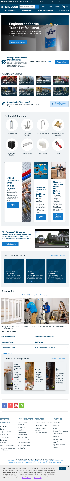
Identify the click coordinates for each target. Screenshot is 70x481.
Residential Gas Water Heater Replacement (35, 295)
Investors (3, 443)
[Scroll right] (68, 295)
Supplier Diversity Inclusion (41, 429)
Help (67, 1)
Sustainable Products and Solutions (7, 449)
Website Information (24, 442)
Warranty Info (22, 437)
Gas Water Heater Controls (45, 348)
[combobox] (29, 7)
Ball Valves (39, 342)
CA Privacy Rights (55, 462)
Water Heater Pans (8, 348)
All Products (10, 11)
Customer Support (25, 419)
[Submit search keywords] (37, 7)
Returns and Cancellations (22, 433)
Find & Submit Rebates (58, 216)
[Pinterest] (10, 405)
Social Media (4, 437)
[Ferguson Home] (9, 7)
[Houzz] (21, 405)
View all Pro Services (58, 256)
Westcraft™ (56, 447)
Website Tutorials (23, 440)
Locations (21, 430)
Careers (2, 429)
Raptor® (55, 442)
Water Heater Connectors (44, 336)
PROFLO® (55, 436)
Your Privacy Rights (43, 462)
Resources (39, 419)
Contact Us (21, 427)
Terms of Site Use (12, 461)
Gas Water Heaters (8, 336)
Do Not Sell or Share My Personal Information (22, 462)
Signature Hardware (59, 445)
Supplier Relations (41, 433)
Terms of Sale (22, 461)
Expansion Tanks (7, 342)
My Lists (61, 1)
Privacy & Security (48, 461)
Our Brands (57, 419)
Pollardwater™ (57, 434)
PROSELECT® (57, 439)
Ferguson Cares (5, 432)
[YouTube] (16, 405)
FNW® (54, 428)
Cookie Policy (59, 461)
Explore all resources (58, 359)
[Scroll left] (2, 295)
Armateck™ (56, 423)
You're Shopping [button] (16, 1)
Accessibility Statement (34, 461)
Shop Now (13, 205)
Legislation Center (41, 425)
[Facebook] (4, 405)
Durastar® (55, 425)
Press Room (4, 434)
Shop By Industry (45, 11)
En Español (21, 448)
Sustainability (4, 440)
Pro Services (64, 11)
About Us (3, 426)
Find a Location (44, 1)
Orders (54, 1)
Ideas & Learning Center (43, 423)
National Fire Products (60, 431)
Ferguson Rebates (24, 445)
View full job (5, 353)
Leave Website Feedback (23, 423)
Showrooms (34, 1)
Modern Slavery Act (7, 445)
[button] (68, 466)
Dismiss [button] (63, 468)
